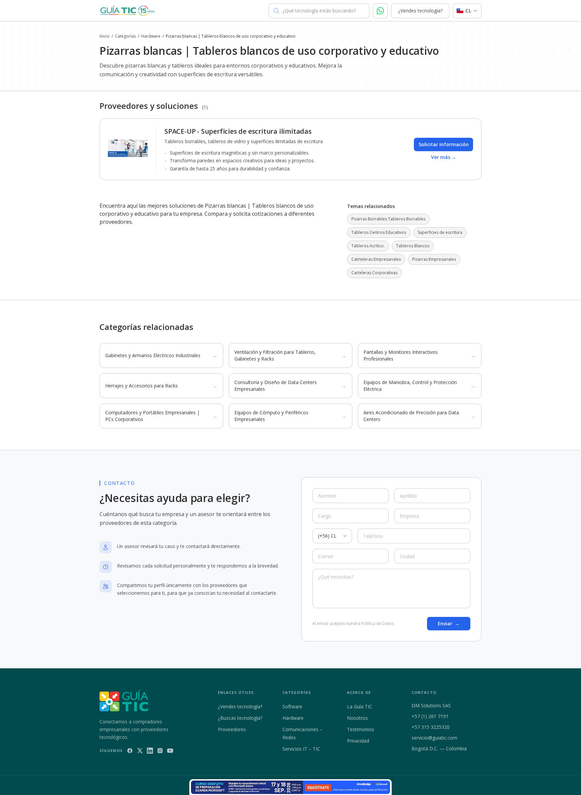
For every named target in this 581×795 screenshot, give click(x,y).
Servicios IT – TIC (301, 749)
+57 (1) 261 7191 (430, 716)
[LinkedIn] (150, 751)
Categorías (125, 36)
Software (292, 706)
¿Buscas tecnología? (240, 718)
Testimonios (360, 729)
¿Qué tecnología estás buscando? (319, 10)
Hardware (150, 36)
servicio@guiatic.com (434, 738)
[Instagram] (160, 751)
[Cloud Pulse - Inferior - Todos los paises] (290, 787)
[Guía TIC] (127, 11)
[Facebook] (130, 751)
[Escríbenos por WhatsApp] (380, 10)
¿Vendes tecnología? (420, 10)
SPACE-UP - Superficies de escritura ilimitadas (238, 131)
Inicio (105, 36)
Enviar (449, 623)
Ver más (443, 157)
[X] (140, 751)
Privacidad (358, 741)
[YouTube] (170, 751)
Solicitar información (444, 144)
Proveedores (232, 729)
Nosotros (357, 718)
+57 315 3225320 (431, 727)
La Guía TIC (359, 706)
